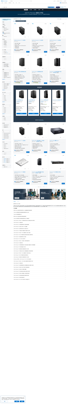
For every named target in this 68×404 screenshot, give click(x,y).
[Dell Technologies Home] (4, 1)
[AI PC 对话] (6, 51)
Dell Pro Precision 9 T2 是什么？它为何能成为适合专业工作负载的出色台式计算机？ (24, 220)
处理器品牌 (3, 62)
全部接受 (22, 401)
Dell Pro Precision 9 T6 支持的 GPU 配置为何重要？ (20, 269)
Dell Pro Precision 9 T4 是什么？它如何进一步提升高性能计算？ (22, 240)
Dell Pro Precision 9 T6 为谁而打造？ (18, 263)
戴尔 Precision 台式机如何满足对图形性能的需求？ (20, 216)
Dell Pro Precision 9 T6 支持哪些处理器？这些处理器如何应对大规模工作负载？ (24, 265)
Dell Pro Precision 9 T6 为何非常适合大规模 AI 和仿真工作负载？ (22, 271)
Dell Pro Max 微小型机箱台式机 (20, 71)
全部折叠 (18, 201)
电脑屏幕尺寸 (4, 56)
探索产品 (28, 51)
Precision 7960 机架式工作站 (55, 172)
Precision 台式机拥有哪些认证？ (18, 214)
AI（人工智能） (4, 49)
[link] (58, 1)
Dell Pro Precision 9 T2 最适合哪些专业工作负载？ (20, 236)
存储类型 (3, 116)
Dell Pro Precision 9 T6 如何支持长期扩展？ (19, 277)
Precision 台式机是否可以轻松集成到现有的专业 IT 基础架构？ (22, 218)
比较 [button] (28, 23)
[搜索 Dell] (31, 1)
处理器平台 (3, 165)
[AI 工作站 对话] (7, 52)
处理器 (3, 69)
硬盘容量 (3, 104)
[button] (54, 1)
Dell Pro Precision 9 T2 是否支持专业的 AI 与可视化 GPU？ (21, 228)
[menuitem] (6, 3)
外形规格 (3, 39)
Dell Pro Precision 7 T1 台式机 (19, 140)
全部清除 (14, 21)
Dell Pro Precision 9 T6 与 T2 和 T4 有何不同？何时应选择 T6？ (22, 279)
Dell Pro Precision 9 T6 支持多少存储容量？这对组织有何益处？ (22, 273)
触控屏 (3, 151)
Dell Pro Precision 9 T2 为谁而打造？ (18, 222)
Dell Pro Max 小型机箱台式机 (37, 71)
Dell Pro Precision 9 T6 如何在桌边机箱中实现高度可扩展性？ (21, 275)
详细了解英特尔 (61, 7)
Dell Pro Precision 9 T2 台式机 (19, 40)
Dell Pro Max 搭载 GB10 (54, 140)
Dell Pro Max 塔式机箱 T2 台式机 (38, 140)
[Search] (9, 71)
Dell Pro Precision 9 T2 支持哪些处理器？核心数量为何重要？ (21, 224)
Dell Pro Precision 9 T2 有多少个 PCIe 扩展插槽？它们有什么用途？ (22, 232)
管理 (4, 401)
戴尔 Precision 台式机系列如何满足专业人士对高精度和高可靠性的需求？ (23, 210)
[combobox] (21, 1)
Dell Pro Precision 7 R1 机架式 (19, 172)
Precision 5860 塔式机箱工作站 (38, 172)
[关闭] (24, 396)
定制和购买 (21, 113)
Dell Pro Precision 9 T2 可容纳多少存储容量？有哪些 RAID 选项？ (22, 230)
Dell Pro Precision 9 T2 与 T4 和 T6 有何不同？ (20, 238)
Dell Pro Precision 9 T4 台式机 (37, 40)
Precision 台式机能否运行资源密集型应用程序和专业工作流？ (21, 212)
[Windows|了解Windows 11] (51, 7)
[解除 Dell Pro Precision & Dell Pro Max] (25, 21)
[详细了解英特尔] (58, 7)
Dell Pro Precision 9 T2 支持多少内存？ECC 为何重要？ (21, 226)
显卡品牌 (3, 123)
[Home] (2, 7)
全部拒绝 (17, 401)
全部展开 (14, 201)
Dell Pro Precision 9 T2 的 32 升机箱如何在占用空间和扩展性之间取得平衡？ (23, 234)
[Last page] (46, 186)
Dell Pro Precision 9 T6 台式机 (55, 40)
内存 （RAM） (4, 92)
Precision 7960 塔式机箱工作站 (55, 71)
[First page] (33, 186)
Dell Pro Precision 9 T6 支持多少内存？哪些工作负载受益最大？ (22, 267)
